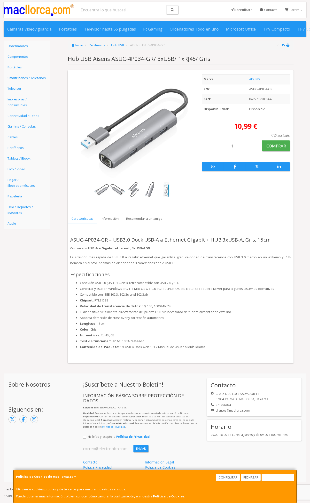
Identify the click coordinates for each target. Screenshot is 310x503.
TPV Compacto (276, 29)
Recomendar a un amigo (144, 218)
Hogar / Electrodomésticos (21, 183)
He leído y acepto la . (119, 436)
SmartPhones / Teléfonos (27, 78)
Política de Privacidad (113, 426)
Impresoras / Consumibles (17, 102)
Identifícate (243, 10)
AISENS (254, 79)
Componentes (18, 56)
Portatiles (68, 29)
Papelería (15, 196)
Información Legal (159, 462)
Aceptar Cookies (278, 477)
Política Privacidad (97, 467)
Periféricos (16, 148)
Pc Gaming (153, 29)
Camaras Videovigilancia (29, 29)
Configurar (228, 477)
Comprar (276, 146)
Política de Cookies (168, 496)
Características (82, 218)
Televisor (14, 88)
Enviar (141, 448)
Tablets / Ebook (19, 158)
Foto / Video (16, 169)
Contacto (271, 10)
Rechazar (250, 477)
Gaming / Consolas (22, 126)
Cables (13, 137)
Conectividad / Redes (23, 116)
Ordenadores (18, 46)
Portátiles (15, 67)
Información (110, 218)
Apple (12, 223)
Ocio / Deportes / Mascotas (20, 210)
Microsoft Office (241, 29)
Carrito (294, 10)
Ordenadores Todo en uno (194, 29)
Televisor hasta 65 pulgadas (110, 29)
